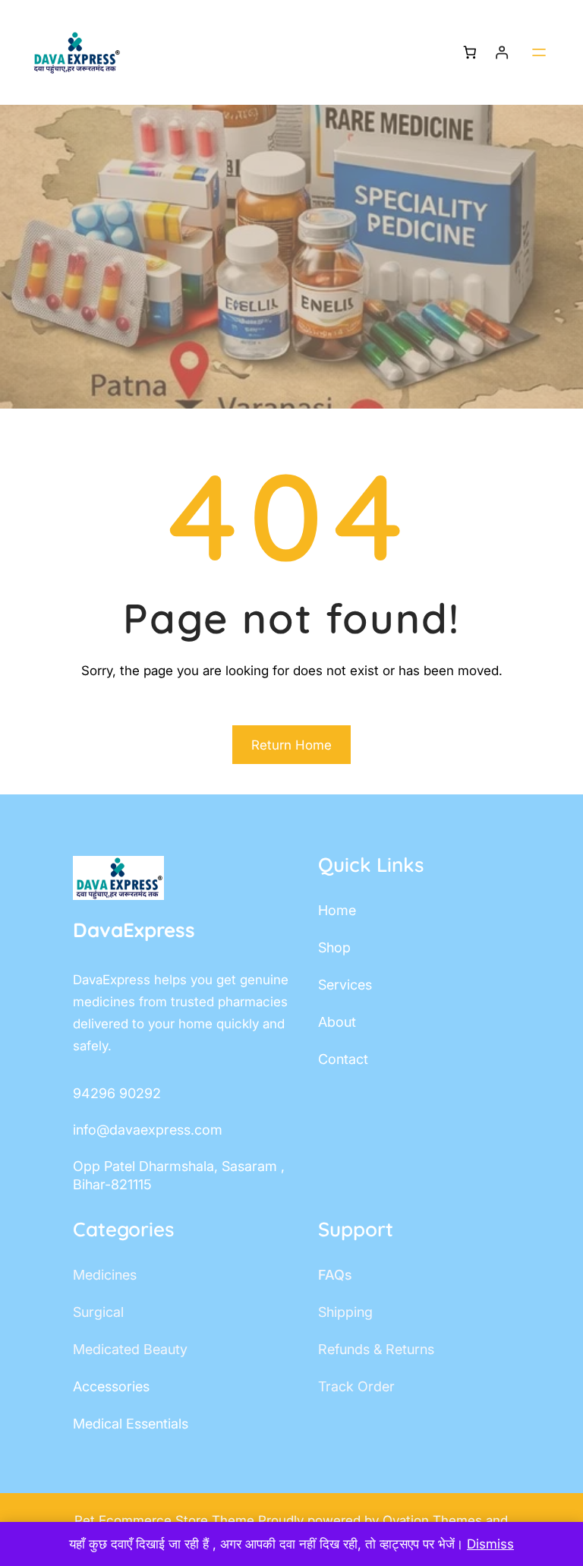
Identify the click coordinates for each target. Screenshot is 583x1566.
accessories (111, 1386)
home (337, 910)
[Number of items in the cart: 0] (469, 52)
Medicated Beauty (130, 1349)
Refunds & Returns (376, 1349)
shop (334, 947)
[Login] (502, 52)
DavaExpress (134, 929)
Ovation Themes (434, 1520)
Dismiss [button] (490, 1544)
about (337, 1022)
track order (356, 1386)
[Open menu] (539, 52)
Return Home (291, 745)
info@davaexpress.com (147, 1130)
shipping (345, 1312)
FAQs (335, 1275)
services (345, 985)
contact (343, 1059)
